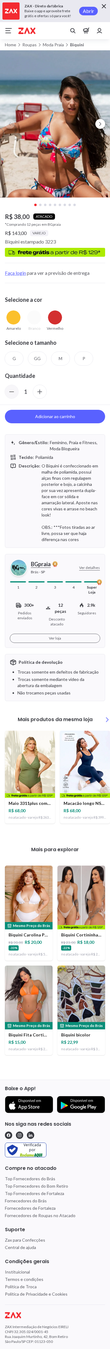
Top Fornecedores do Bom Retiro (36, 1186)
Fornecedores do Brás (26, 1200)
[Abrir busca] (73, 31)
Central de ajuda (20, 1247)
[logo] (55, 1315)
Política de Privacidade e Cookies (36, 1294)
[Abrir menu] (8, 30)
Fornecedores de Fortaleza (30, 1208)
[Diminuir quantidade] (11, 391)
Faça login (15, 273)
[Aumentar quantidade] (39, 391)
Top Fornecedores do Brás (30, 1178)
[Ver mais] (107, 719)
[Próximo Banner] (100, 124)
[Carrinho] (86, 31)
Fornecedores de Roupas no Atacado (40, 1215)
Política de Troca (21, 1286)
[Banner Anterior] (10, 124)
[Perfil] (100, 31)
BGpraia (41, 564)
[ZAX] (26, 31)
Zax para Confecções (25, 1240)
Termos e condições (24, 1279)
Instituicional (17, 1271)
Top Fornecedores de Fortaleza (34, 1193)
